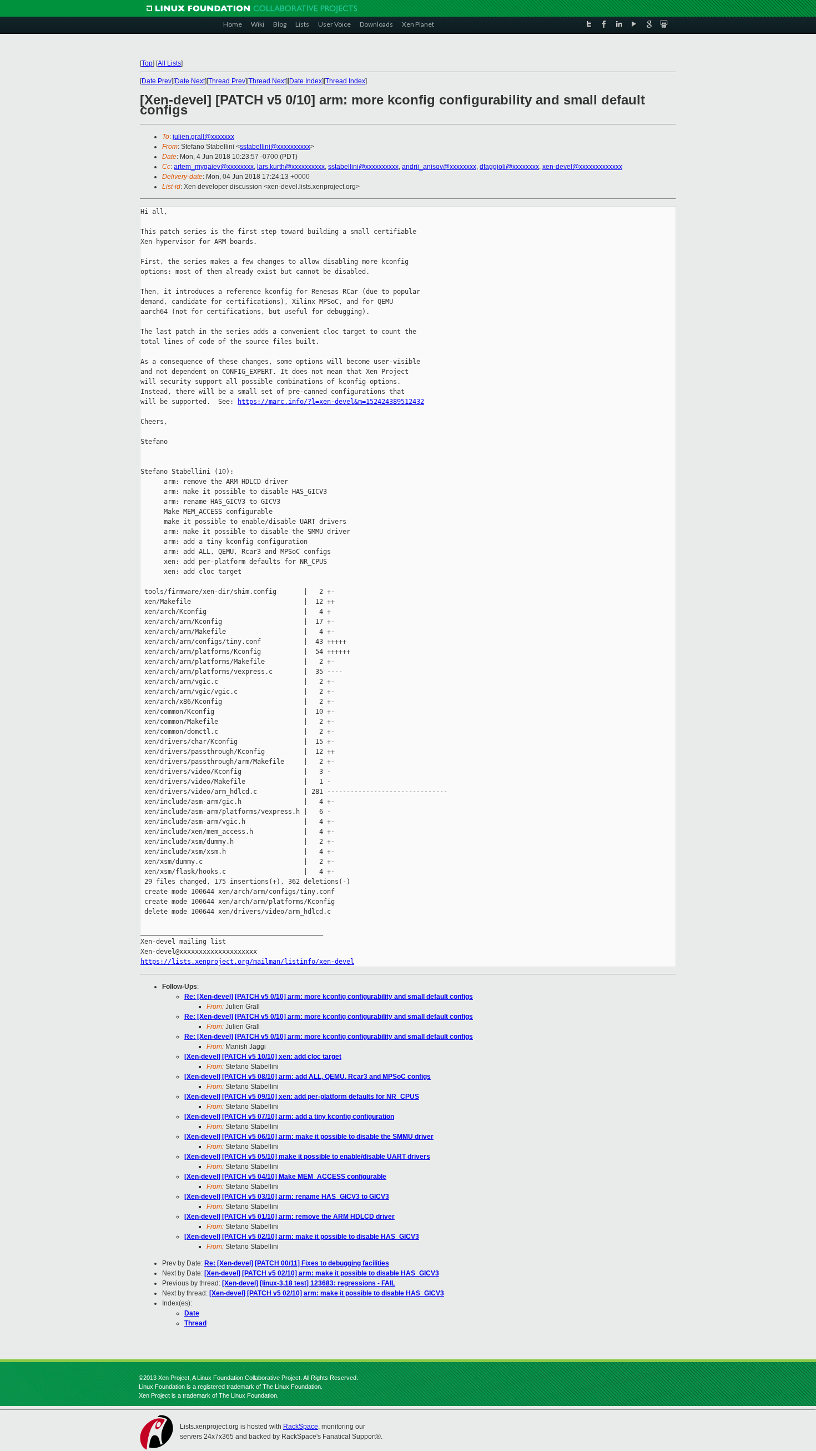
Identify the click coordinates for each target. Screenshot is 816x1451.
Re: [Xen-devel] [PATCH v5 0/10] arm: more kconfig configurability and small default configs (328, 996)
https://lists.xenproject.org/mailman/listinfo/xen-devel (247, 961)
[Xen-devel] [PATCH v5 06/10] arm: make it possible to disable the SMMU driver (309, 1136)
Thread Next (267, 81)
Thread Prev (226, 81)
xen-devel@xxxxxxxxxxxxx (582, 167)
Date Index (305, 81)
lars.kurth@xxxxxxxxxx (291, 167)
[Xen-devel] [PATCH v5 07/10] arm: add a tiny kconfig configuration (289, 1116)
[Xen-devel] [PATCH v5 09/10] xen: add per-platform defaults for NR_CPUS (301, 1096)
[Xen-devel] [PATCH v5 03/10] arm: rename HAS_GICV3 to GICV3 (286, 1196)
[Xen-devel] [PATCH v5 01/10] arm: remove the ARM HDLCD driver (289, 1216)
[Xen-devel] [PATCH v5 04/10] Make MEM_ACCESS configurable (285, 1176)
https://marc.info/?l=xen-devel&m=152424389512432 (331, 402)
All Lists (169, 63)
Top (147, 63)
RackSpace (300, 1426)
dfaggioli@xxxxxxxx (509, 167)
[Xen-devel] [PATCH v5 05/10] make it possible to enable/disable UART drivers (307, 1156)
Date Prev (157, 81)
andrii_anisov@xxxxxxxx (439, 167)
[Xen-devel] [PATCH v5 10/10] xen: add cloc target (262, 1056)
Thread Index (345, 81)
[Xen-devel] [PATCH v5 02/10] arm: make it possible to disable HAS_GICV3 (301, 1236)
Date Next (190, 81)
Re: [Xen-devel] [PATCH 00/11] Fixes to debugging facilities (296, 1263)
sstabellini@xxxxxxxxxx (275, 147)
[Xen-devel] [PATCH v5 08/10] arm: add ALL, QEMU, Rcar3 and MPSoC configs (307, 1076)
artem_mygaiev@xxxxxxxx (214, 167)
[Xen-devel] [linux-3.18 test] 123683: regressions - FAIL (308, 1283)
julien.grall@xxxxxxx (203, 137)
